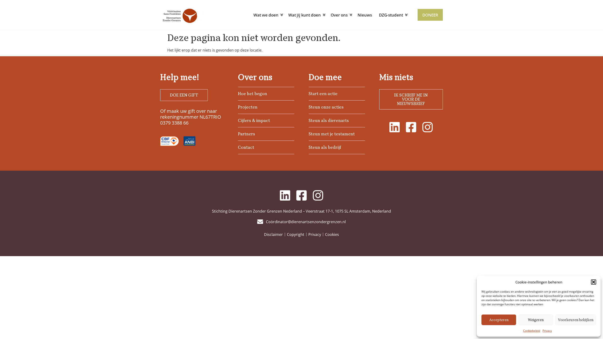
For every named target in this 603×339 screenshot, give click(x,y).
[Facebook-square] (411, 127)
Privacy (547, 331)
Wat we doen (265, 15)
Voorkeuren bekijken (575, 320)
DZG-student (391, 15)
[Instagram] (427, 127)
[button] (593, 282)
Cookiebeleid (531, 331)
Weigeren (536, 320)
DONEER (430, 15)
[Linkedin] (394, 127)
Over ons (339, 15)
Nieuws (365, 15)
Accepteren (499, 320)
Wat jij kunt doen (304, 15)
